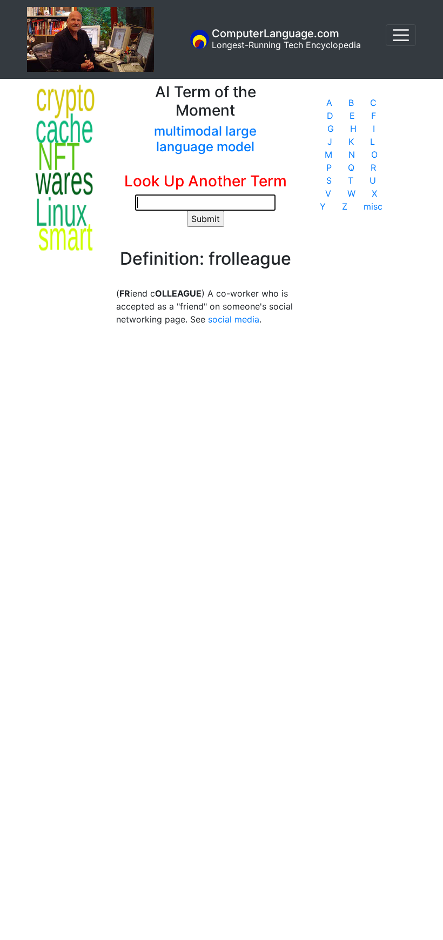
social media (233, 319)
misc (373, 206)
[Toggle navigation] (401, 35)
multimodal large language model (205, 139)
